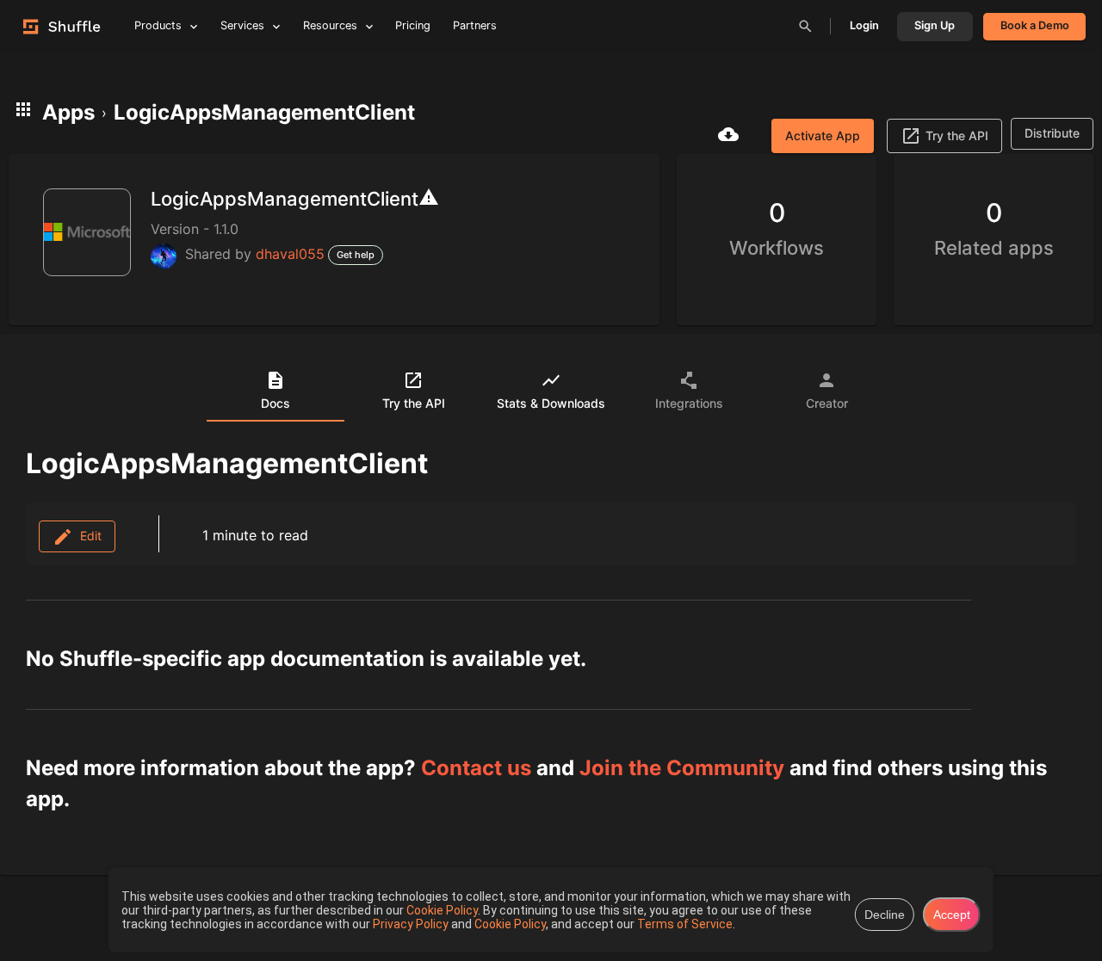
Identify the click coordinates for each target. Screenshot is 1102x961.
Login (864, 25)
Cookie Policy (442, 910)
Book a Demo (1034, 25)
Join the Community (681, 767)
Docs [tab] (275, 403)
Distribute (1052, 133)
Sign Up (934, 25)
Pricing (412, 25)
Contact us (476, 767)
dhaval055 (290, 253)
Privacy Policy (412, 924)
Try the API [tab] (413, 403)
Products (158, 25)
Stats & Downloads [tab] (551, 403)
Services (242, 25)
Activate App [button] (822, 135)
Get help (356, 255)
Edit (87, 535)
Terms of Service (685, 924)
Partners (475, 25)
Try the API (957, 135)
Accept (951, 914)
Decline (884, 914)
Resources (330, 25)
